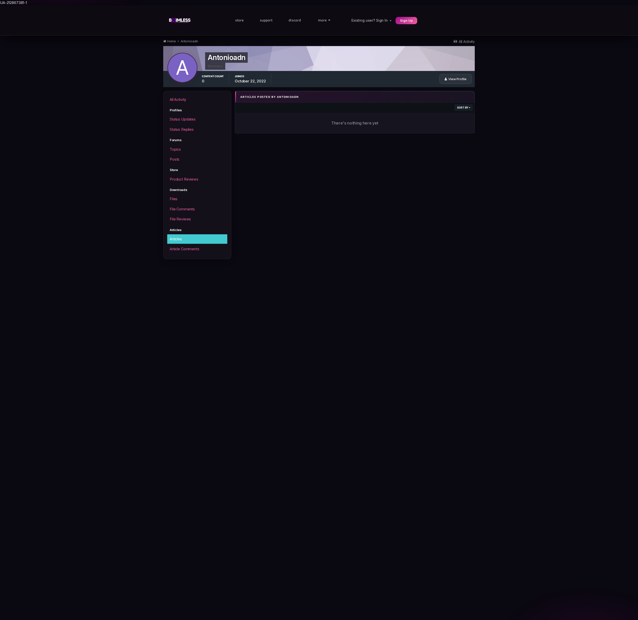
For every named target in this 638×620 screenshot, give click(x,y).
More (322, 20)
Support (266, 20)
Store (239, 20)
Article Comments (184, 249)
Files (173, 199)
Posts (174, 159)
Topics (175, 149)
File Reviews (180, 219)
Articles (176, 239)
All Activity (178, 99)
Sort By (463, 107)
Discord (295, 20)
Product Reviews (184, 179)
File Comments (182, 209)
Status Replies (182, 129)
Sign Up (406, 20)
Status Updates (183, 119)
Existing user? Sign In (370, 20)
